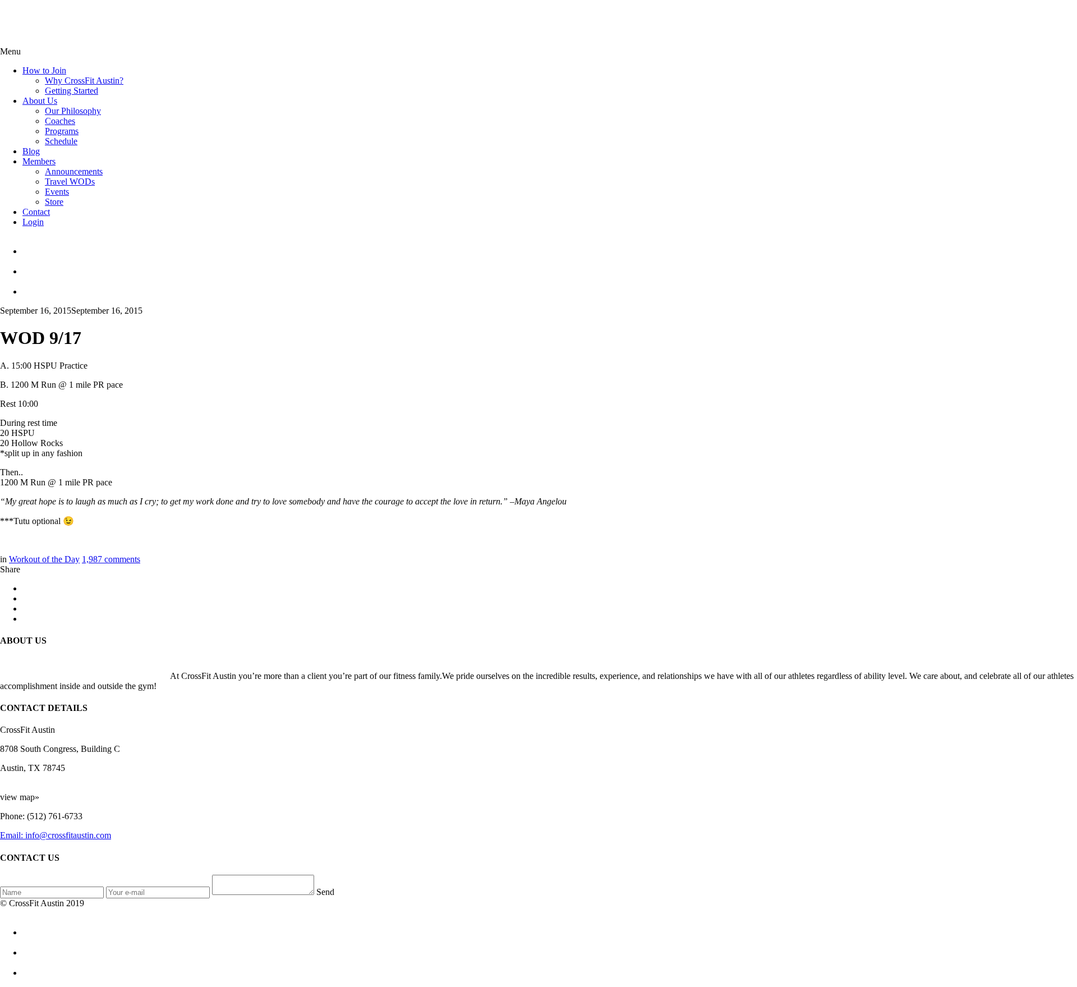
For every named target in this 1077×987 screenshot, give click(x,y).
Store (54, 201)
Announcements (74, 171)
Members (39, 161)
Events (57, 191)
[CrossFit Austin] (549, 246)
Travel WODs (70, 181)
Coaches (60, 121)
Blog (31, 151)
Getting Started (71, 90)
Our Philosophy (73, 111)
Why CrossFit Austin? (84, 80)
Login (33, 222)
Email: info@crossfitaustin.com (55, 835)
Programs (62, 131)
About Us (39, 100)
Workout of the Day (44, 559)
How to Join (44, 70)
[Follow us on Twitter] (549, 266)
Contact (36, 212)
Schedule (61, 141)
